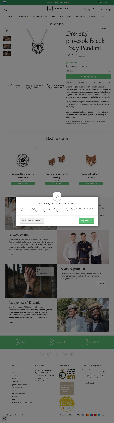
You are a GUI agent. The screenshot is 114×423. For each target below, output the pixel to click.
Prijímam (85, 221)
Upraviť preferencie (33, 221)
